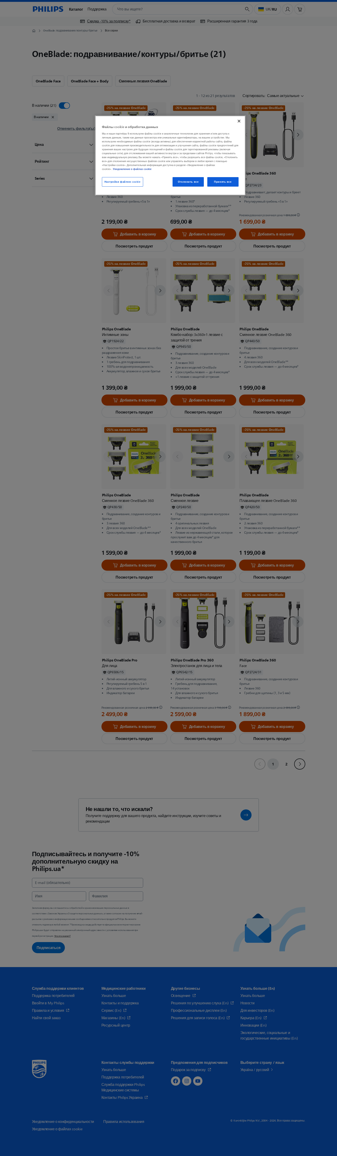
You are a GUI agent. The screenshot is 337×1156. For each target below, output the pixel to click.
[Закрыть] (239, 121)
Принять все (222, 182)
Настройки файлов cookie (122, 182)
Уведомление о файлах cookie (132, 169)
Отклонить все (188, 182)
